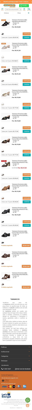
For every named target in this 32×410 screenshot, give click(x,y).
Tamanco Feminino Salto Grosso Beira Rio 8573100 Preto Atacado (19, 208)
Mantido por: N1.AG (19, 407)
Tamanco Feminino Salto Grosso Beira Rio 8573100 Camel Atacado (19, 185)
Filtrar (19, 13)
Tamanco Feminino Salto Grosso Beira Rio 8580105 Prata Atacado (19, 44)
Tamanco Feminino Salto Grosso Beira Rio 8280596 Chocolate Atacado (19, 138)
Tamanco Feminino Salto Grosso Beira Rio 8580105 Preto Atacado (19, 67)
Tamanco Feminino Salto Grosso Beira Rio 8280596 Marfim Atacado (19, 91)
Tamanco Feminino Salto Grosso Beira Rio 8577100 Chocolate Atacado (19, 161)
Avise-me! (26, 245)
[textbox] (13, 9)
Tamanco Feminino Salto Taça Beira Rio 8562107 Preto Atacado (19, 20)
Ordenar (6, 13)
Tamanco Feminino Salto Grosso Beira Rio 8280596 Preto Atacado (19, 114)
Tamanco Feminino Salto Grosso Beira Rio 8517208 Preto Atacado (19, 232)
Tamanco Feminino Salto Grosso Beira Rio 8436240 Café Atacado (19, 273)
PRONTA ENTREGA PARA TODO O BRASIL (16, 1)
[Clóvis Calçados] (9, 6)
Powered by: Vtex (12, 407)
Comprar (26, 37)
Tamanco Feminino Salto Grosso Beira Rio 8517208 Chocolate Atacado (19, 252)
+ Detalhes (26, 33)
